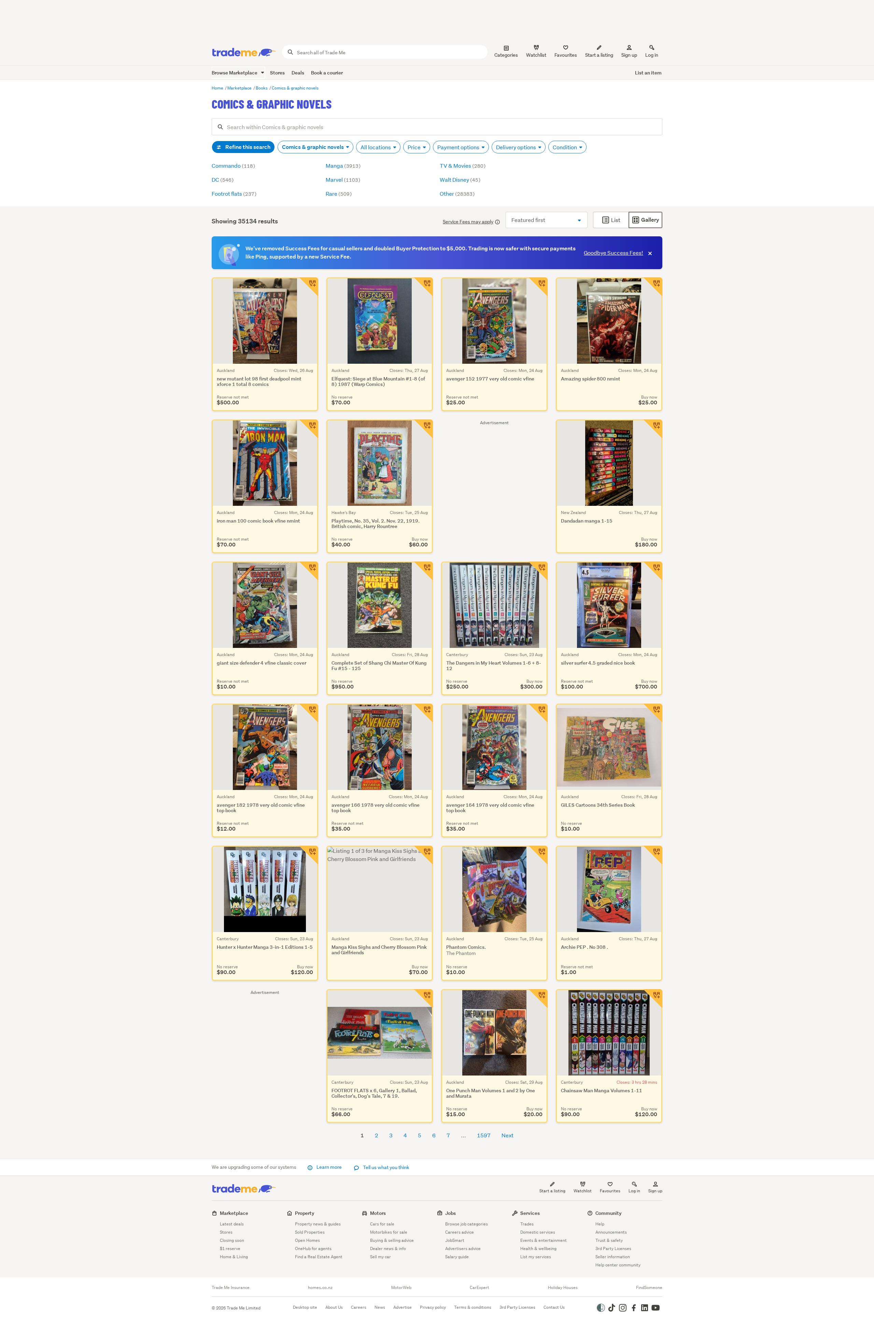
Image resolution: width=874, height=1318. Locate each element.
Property (304, 1213)
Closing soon (232, 1240)
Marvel (343, 179)
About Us (334, 1307)
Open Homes (307, 1240)
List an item (648, 72)
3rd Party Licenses (613, 1248)
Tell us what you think (385, 1167)
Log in (651, 55)
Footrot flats (234, 193)
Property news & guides (318, 1224)
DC (223, 179)
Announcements (611, 1232)
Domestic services (537, 1232)
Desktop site (305, 1307)
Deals (298, 72)
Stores (277, 72)
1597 (484, 1135)
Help (599, 1224)
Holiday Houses (563, 1288)
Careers (358, 1307)
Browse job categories (466, 1224)
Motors (378, 1213)
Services (530, 1213)
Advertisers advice (463, 1248)
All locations (376, 147)
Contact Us (554, 1307)
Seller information (612, 1257)
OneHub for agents (313, 1248)
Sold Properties (310, 1232)
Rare (339, 193)
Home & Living (234, 1257)
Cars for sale (382, 1224)
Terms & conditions (472, 1307)
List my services (535, 1257)
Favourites (610, 1191)
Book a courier (327, 72)
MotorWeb (401, 1288)
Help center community (617, 1265)
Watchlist (583, 1191)
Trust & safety (609, 1240)
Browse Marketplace (235, 72)
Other (457, 193)
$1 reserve (230, 1248)
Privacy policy (433, 1307)
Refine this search (247, 147)
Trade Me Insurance (231, 1288)
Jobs (450, 1213)
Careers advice (459, 1232)
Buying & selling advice (392, 1240)
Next (507, 1135)
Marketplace (240, 88)
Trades (527, 1224)
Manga (343, 165)
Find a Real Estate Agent (318, 1257)
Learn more (329, 1167)
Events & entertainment (543, 1240)
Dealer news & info (388, 1248)
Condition (565, 147)
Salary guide (457, 1257)
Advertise (402, 1307)
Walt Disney (460, 179)
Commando (233, 165)
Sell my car (380, 1257)
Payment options (458, 147)
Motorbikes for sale (388, 1232)
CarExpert (479, 1288)
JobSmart (454, 1240)
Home (218, 88)
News (380, 1307)
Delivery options (516, 147)
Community (608, 1213)
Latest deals (232, 1224)
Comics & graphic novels (295, 88)
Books (262, 88)
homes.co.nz (320, 1288)
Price (415, 147)
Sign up (629, 55)
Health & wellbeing (538, 1248)
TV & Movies (462, 165)
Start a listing (552, 1191)
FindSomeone (649, 1288)
